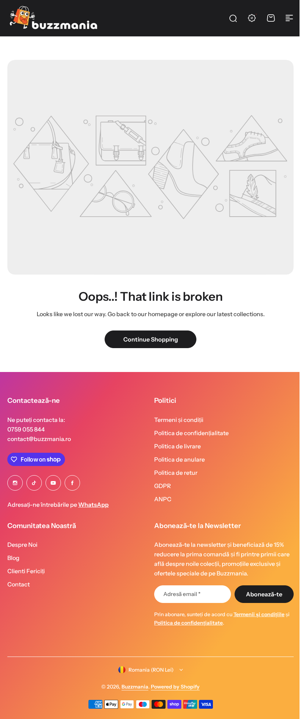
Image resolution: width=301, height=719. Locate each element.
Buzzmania (132, 686)
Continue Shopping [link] (150, 339)
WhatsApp (93, 504)
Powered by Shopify (172, 686)
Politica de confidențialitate (189, 433)
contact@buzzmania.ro (39, 438)
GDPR (160, 485)
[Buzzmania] (53, 18)
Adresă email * (179, 593)
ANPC (160, 499)
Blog (13, 557)
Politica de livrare (175, 446)
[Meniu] (289, 18)
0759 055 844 (26, 429)
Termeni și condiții (176, 419)
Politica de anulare (177, 459)
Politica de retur (173, 472)
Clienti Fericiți (26, 571)
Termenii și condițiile (256, 614)
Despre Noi (22, 544)
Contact (18, 584)
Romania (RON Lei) (148, 669)
